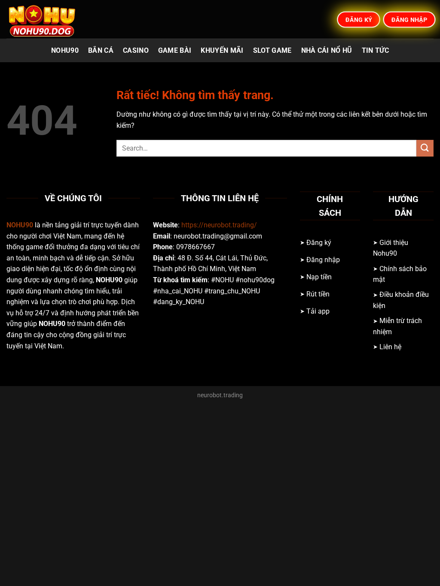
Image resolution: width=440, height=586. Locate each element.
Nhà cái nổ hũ (326, 50)
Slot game (272, 50)
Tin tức (375, 50)
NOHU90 (65, 50)
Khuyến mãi (222, 50)
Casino (136, 50)
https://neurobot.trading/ (219, 225)
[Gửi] (425, 148)
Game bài (175, 50)
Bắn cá (100, 50)
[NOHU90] (49, 19)
